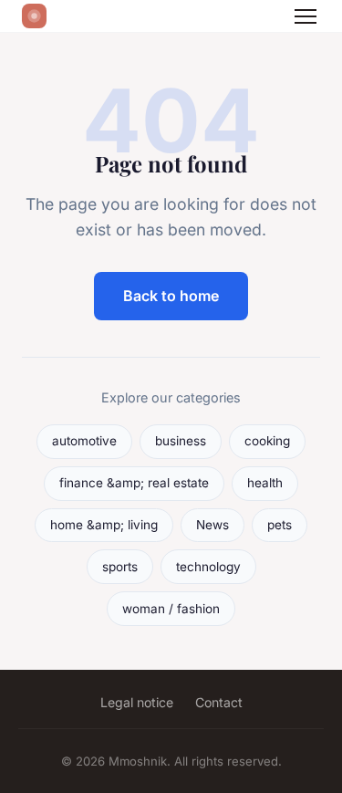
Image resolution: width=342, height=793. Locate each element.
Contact (219, 702)
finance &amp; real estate (134, 482)
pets (279, 524)
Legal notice (136, 702)
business (180, 440)
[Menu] (305, 16)
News (212, 524)
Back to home (171, 296)
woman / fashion (171, 608)
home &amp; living (104, 524)
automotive (84, 440)
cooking (267, 440)
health (265, 482)
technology (208, 566)
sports (120, 566)
